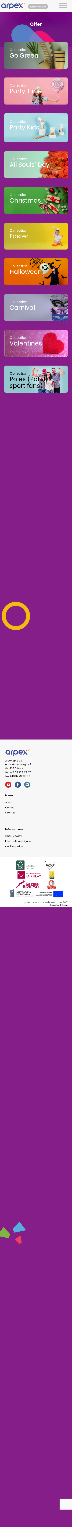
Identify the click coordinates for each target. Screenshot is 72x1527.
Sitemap (10, 812)
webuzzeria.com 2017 (56, 902)
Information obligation (19, 841)
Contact (10, 807)
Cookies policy (14, 846)
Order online (38, 6)
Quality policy (13, 836)
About (9, 802)
